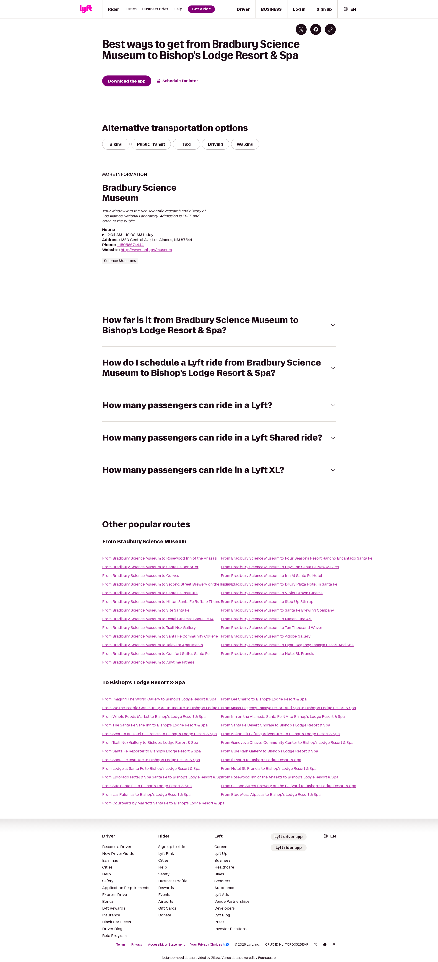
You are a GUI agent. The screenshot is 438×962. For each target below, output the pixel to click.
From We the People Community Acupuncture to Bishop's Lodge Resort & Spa (171, 707)
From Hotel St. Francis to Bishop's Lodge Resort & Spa (268, 768)
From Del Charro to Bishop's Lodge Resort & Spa (264, 699)
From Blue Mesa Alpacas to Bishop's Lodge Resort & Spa (271, 794)
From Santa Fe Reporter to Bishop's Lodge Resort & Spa (151, 751)
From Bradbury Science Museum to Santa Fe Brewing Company (277, 610)
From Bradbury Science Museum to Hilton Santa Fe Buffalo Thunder (163, 601)
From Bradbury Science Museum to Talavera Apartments (152, 645)
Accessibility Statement (166, 944)
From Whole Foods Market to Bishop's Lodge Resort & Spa (154, 716)
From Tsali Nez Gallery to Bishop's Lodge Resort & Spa (150, 742)
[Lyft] (85, 9)
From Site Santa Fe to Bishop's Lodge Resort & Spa (147, 785)
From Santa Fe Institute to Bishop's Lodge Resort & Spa (151, 759)
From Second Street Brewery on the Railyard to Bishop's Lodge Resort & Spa (288, 785)
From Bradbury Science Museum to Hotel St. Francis (267, 653)
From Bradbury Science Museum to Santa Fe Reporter (150, 567)
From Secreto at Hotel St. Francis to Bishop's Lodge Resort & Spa (159, 733)
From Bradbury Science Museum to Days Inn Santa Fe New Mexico (280, 567)
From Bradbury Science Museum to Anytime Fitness (148, 662)
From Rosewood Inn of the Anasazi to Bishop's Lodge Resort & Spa (279, 777)
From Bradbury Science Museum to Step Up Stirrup (267, 601)
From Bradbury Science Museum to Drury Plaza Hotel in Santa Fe (279, 584)
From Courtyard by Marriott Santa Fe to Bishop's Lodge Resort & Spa (163, 803)
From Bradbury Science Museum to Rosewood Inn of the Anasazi (159, 558)
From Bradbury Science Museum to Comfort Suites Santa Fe (155, 653)
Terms (121, 944)
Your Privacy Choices (206, 944)
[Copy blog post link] (330, 29)
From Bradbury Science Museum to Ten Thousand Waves (272, 627)
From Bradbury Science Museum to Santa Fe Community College (160, 636)
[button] (219, 325)
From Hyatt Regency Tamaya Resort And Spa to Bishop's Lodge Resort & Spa (288, 707)
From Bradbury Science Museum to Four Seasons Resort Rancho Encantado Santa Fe (296, 558)
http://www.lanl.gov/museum (146, 249)
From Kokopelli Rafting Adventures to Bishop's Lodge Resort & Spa (280, 733)
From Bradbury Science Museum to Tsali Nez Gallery (149, 627)
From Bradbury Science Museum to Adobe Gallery (265, 636)
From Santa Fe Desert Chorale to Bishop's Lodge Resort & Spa (275, 725)
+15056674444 (130, 244)
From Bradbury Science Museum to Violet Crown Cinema (272, 593)
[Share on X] (301, 29)
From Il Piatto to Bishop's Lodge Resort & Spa (261, 759)
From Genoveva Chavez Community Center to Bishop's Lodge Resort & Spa (287, 742)
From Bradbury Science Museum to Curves (140, 575)
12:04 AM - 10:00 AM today (129, 234)
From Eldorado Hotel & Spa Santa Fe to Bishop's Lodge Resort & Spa (162, 777)
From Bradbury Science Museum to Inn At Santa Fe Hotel (271, 575)
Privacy (137, 944)
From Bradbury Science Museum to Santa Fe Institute (150, 593)
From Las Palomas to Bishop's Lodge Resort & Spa (146, 794)
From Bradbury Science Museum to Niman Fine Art (266, 619)
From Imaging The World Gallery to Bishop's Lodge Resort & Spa (159, 699)
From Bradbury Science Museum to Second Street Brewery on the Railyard (168, 584)
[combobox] (349, 9)
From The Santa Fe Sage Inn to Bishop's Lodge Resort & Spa (155, 725)
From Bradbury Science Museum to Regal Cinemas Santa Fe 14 (158, 619)
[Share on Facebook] (315, 29)
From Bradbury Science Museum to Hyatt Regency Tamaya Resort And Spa (287, 645)
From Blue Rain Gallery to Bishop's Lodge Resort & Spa (269, 751)
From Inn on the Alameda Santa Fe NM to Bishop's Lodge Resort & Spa (283, 716)
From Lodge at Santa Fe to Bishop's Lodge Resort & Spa (151, 768)
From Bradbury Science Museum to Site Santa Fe (145, 610)
